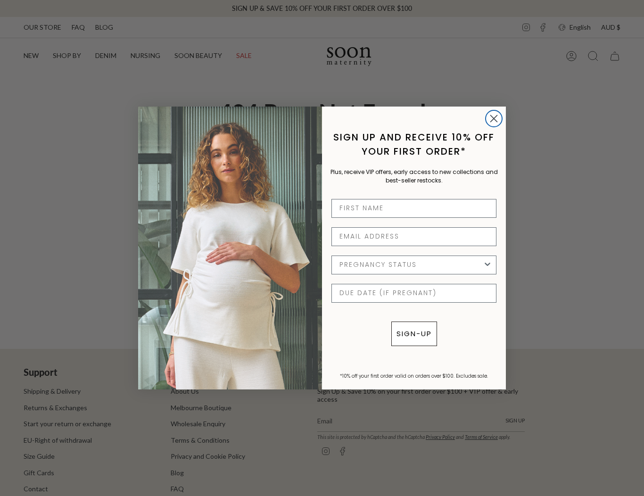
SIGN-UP (414, 334)
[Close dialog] (494, 118)
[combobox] (411, 265)
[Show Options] (487, 265)
